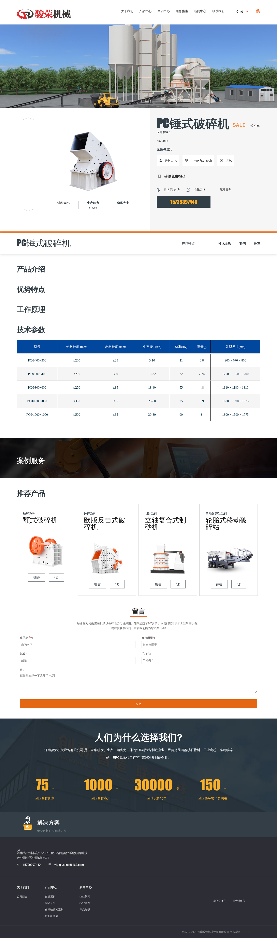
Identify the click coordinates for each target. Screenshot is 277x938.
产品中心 (145, 11)
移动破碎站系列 (54, 909)
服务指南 (182, 11)
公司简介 (22, 896)
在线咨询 (199, 189)
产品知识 (84, 909)
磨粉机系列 (51, 916)
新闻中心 (200, 11)
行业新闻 (84, 903)
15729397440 (183, 202)
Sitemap (246, 932)
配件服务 (225, 189)
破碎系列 (50, 896)
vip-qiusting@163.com (69, 864)
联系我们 (218, 11)
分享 (257, 126)
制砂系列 (50, 903)
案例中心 (164, 11)
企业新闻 (84, 896)
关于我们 (127, 11)
